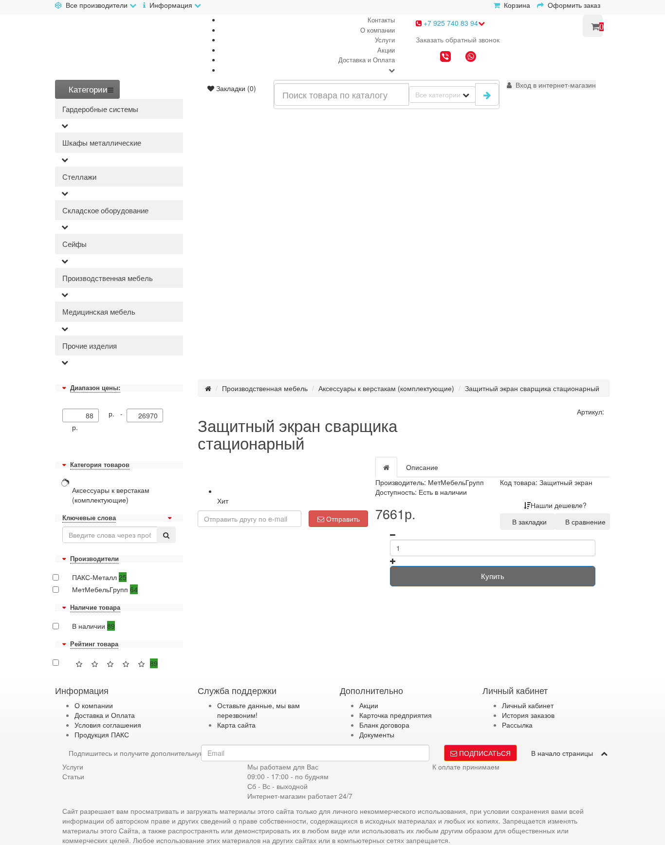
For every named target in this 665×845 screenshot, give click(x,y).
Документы (376, 734)
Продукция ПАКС (101, 734)
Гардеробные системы (100, 109)
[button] (551, 85)
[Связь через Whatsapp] (470, 57)
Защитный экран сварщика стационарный (532, 388)
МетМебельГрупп (105, 589)
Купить (492, 576)
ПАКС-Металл (99, 577)
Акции (386, 50)
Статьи (73, 776)
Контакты (381, 19)
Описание (422, 467)
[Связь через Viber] (445, 57)
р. (75, 427)
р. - (118, 413)
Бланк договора (384, 725)
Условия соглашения (107, 725)
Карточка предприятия (395, 715)
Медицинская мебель (98, 311)
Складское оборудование (105, 210)
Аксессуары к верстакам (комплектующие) (386, 388)
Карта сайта (236, 725)
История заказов (528, 715)
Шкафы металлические (101, 142)
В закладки (527, 521)
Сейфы (74, 244)
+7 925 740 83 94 (450, 23)
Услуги (385, 39)
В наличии (93, 626)
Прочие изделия (89, 345)
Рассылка (517, 725)
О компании (377, 30)
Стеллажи (79, 176)
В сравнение (583, 521)
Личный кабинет (528, 705)
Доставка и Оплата (366, 59)
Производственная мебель (107, 278)
